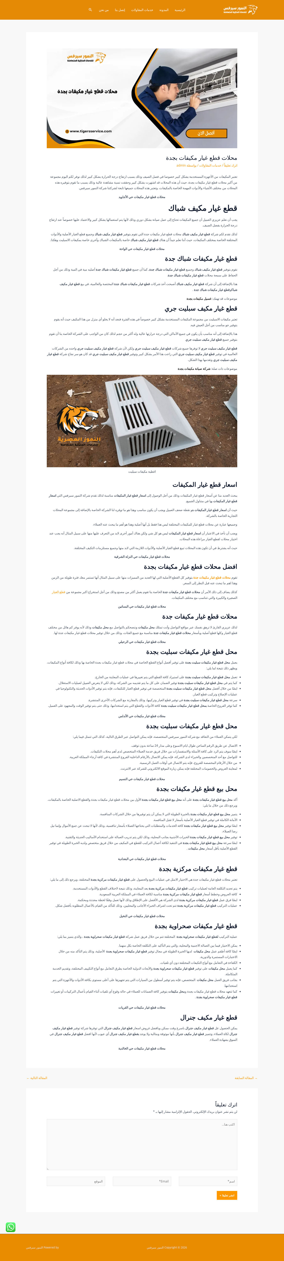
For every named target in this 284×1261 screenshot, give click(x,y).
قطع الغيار (58, 592)
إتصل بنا (120, 10)
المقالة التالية (36, 1078)
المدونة (163, 10)
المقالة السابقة (246, 1078)
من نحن (104, 10)
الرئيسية (180, 10)
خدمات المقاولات (142, 10)
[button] (90, 9)
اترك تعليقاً (230, 165)
